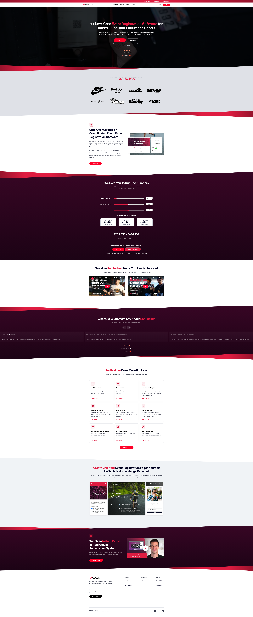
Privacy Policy (159, 585)
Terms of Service (160, 583)
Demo (127, 4)
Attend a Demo (147, 1)
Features (115, 4)
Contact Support (166, 1)
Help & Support (128, 585)
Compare (134, 4)
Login (159, 4)
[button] (124, 327)
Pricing (122, 4)
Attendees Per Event (105, 204)
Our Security (159, 580)
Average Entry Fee (105, 198)
